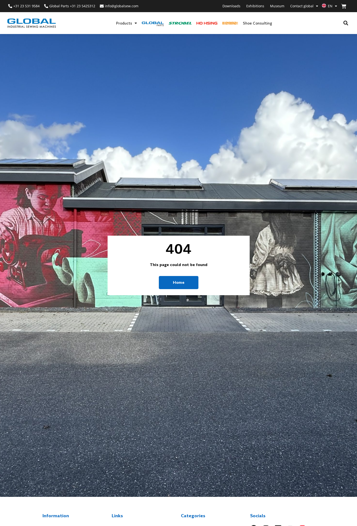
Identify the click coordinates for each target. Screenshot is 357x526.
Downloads (231, 6)
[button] (345, 23)
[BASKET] (343, 6)
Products (124, 23)
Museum (277, 6)
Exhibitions (255, 6)
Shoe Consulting (257, 23)
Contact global (302, 6)
